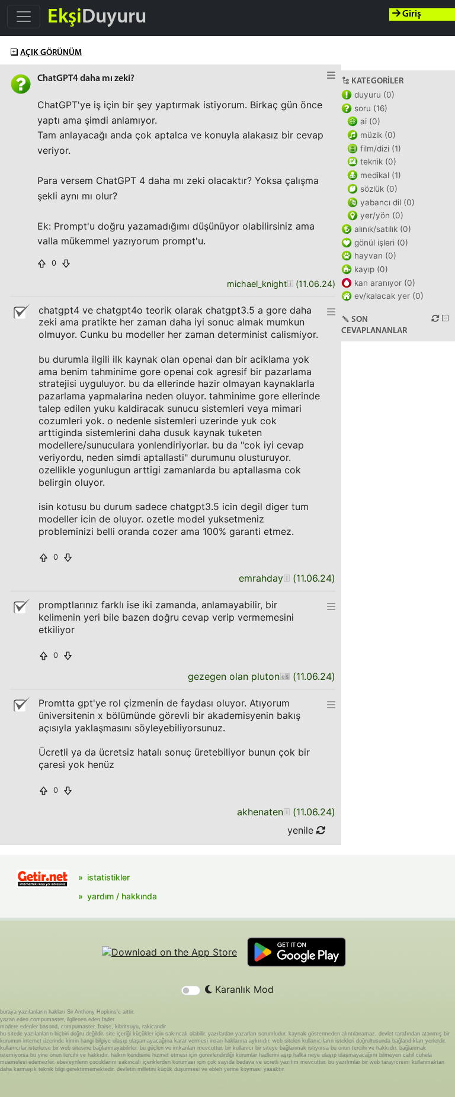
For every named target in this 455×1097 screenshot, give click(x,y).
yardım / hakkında (122, 896)
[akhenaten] (286, 812)
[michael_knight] (290, 284)
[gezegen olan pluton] (285, 676)
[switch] (190, 990)
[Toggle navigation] (23, 16)
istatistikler (108, 877)
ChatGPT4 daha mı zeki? (85, 78)
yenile (301, 830)
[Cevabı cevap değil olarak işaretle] (20, 311)
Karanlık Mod (243, 989)
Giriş (410, 14)
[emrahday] (286, 578)
